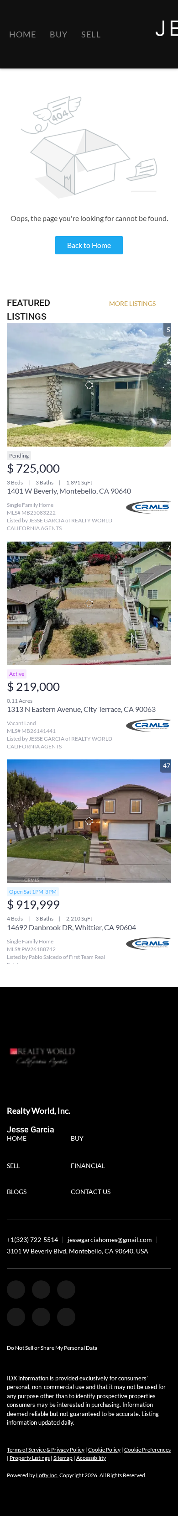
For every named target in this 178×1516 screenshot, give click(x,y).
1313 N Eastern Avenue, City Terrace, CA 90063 (81, 709)
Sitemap (63, 1457)
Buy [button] (59, 34)
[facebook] (16, 1289)
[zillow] (66, 1289)
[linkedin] (41, 1289)
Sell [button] (90, 34)
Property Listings (30, 1457)
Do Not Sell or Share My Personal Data (52, 1347)
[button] (19, 1139)
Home (22, 34)
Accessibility (91, 1457)
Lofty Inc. (47, 1475)
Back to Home (89, 245)
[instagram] (16, 1317)
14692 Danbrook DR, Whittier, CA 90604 (71, 927)
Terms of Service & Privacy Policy (45, 1449)
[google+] (66, 1317)
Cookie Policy (104, 1449)
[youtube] (41, 1317)
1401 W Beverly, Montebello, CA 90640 (69, 490)
